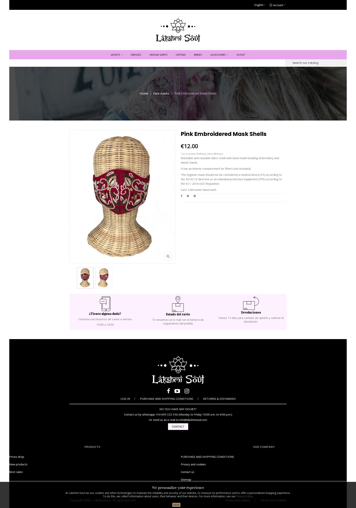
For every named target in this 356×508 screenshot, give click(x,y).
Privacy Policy (244, 496)
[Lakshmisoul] (178, 30)
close (176, 505)
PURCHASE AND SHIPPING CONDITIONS (166, 398)
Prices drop (16, 456)
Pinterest (195, 196)
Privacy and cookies (193, 464)
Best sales (16, 472)
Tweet (188, 196)
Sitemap (186, 479)
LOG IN (125, 398)
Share (181, 196)
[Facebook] (168, 391)
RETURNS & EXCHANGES (219, 398)
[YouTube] (177, 391)
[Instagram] (186, 391)
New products (18, 464)
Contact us (187, 472)
